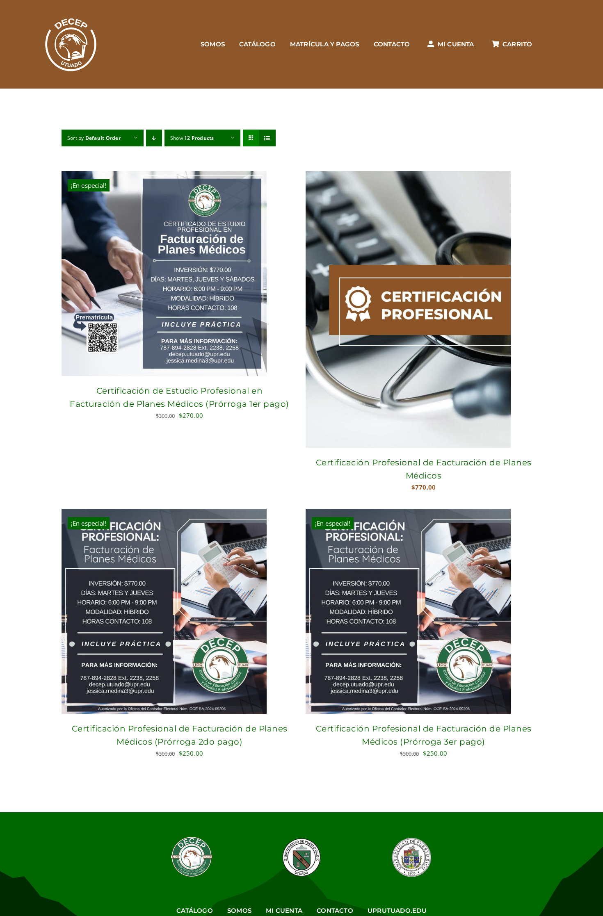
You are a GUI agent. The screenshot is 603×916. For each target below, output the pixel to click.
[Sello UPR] (411, 840)
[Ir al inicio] (71, 44)
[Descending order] (154, 138)
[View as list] (267, 138)
